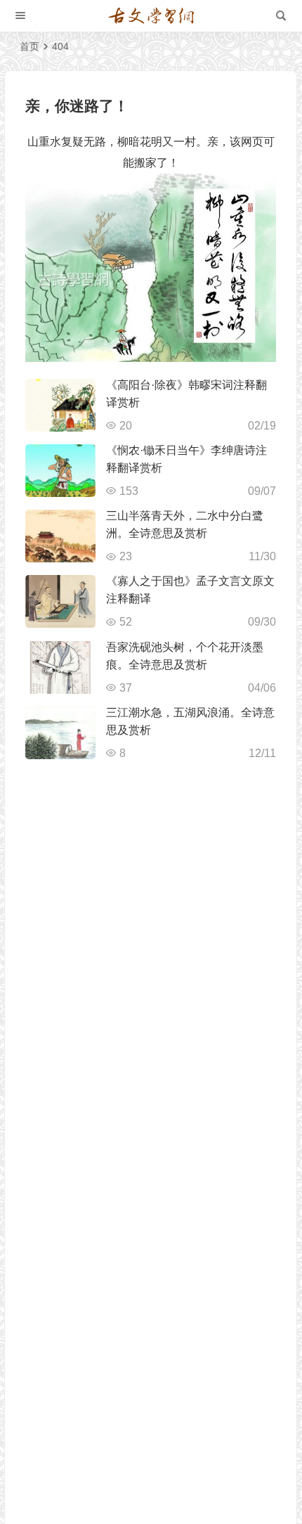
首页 (29, 46)
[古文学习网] (151, 16)
